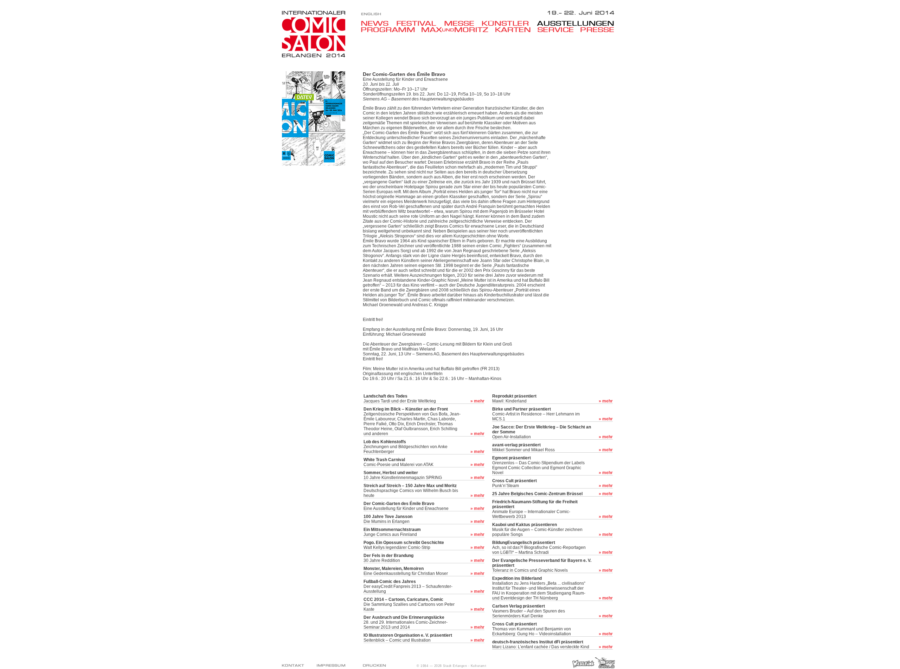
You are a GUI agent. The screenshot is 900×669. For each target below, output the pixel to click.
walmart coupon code (358, 659)
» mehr (477, 401)
